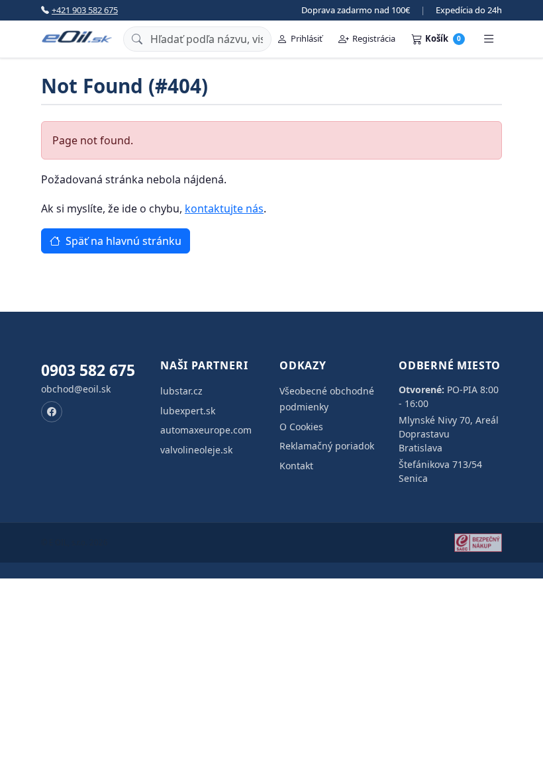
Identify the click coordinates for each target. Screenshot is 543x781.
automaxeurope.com (206, 430)
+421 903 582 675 (85, 10)
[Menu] (488, 39)
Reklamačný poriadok (326, 445)
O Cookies (301, 426)
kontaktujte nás (224, 208)
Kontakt (296, 465)
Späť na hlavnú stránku (122, 241)
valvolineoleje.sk (196, 449)
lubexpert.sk (187, 410)
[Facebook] (51, 411)
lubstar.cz (181, 391)
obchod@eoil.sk (76, 389)
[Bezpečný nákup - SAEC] (478, 542)
